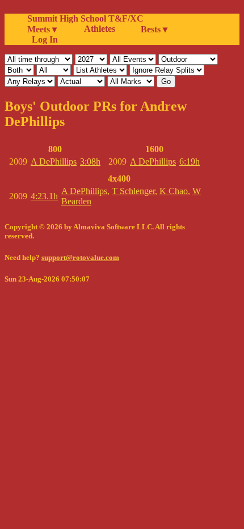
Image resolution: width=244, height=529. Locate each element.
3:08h (90, 161)
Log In (42, 39)
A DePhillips (54, 161)
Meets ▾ (42, 29)
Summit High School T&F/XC (85, 18)
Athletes (99, 28)
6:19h (189, 161)
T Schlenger (133, 191)
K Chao (173, 191)
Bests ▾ (154, 29)
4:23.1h (44, 196)
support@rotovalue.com (80, 257)
